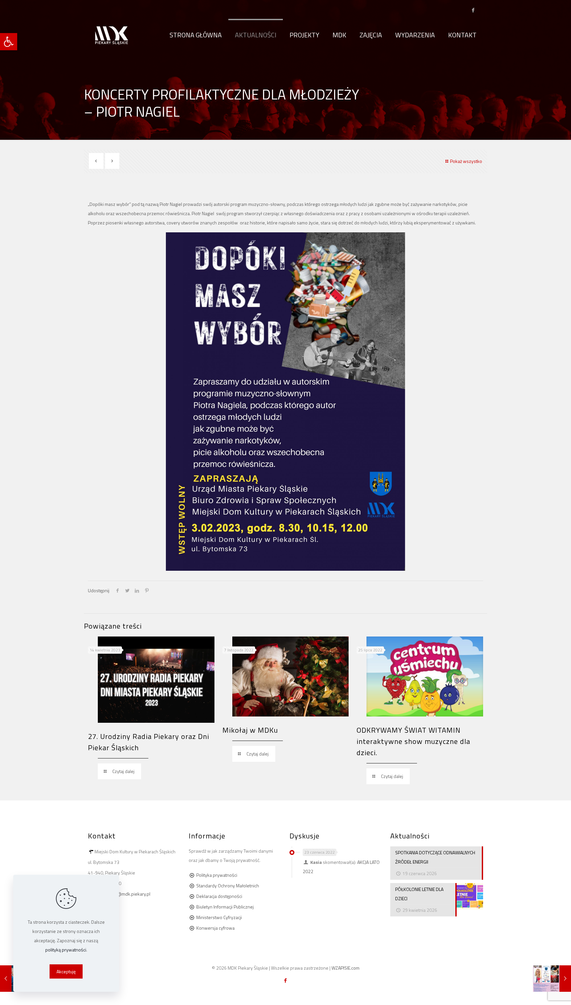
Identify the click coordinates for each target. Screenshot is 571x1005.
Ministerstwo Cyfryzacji (219, 917)
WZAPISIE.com (345, 967)
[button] (8, 41)
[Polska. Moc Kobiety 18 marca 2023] (552, 978)
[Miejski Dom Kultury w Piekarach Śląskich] (112, 35)
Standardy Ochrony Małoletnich (227, 885)
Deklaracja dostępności (219, 896)
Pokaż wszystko (466, 161)
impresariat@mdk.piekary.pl (122, 893)
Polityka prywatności (216, 874)
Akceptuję (66, 971)
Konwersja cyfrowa (215, 927)
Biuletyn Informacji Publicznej (225, 906)
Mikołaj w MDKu (250, 730)
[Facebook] (473, 10)
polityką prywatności (65, 949)
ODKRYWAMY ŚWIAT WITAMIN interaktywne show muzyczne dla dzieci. (413, 741)
